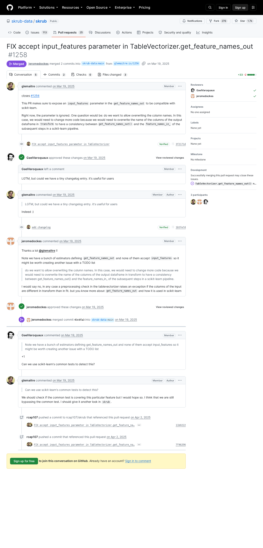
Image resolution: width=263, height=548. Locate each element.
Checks (85, 74)
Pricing (144, 7)
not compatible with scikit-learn (225, 183)
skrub (41, 21)
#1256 (35, 95)
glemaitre (28, 86)
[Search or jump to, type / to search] (210, 7)
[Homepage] (10, 7)
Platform (25, 7)
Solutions (47, 7)
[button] (179, 86)
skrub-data (22, 21)
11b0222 (181, 425)
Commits (58, 74)
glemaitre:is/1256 (126, 63)
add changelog (41, 227)
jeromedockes (39, 63)
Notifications (194, 20)
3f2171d (181, 144)
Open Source (97, 7)
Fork (220, 20)
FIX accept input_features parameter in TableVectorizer (71, 144)
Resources (70, 7)
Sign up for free (24, 461)
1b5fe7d (181, 227)
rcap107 (32, 417)
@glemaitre (47, 250)
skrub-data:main (93, 63)
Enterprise (123, 7)
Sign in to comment (138, 461)
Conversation (27, 74)
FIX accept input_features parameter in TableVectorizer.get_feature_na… (84, 425)
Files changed (116, 74)
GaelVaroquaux (37, 157)
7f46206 (181, 444)
